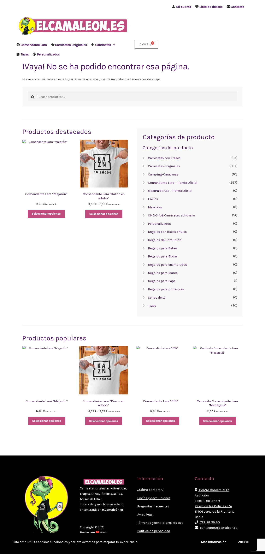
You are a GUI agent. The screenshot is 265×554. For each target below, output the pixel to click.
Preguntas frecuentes (153, 506)
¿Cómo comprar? (150, 490)
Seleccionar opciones (46, 213)
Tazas (25, 54)
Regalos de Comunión (164, 240)
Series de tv (156, 297)
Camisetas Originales (71, 45)
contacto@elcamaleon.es (218, 528)
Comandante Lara (34, 45)
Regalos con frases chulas (167, 232)
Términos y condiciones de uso (160, 523)
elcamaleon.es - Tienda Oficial (170, 191)
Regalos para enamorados (167, 265)
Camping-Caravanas (163, 174)
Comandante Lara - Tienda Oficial (172, 183)
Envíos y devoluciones (153, 498)
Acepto (243, 542)
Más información (213, 542)
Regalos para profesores (166, 289)
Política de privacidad (153, 531)
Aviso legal (145, 514)
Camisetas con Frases (164, 158)
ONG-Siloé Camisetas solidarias (172, 215)
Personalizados (48, 54)
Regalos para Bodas (163, 256)
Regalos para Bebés (162, 248)
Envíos (153, 199)
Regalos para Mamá (163, 273)
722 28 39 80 (209, 522)
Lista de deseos (211, 7)
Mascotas (155, 207)
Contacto (237, 7)
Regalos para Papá (162, 281)
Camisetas (103, 45)
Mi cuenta (183, 7)
